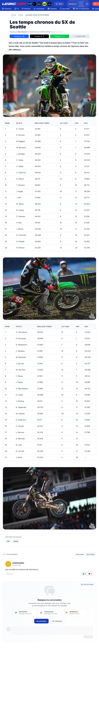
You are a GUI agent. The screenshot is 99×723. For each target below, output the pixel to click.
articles (20, 15)
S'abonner (58, 621)
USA (8, 541)
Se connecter (41, 621)
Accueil (13, 15)
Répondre (10, 574)
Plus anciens (80, 554)
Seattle (16, 541)
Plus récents (91, 554)
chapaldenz (18, 563)
